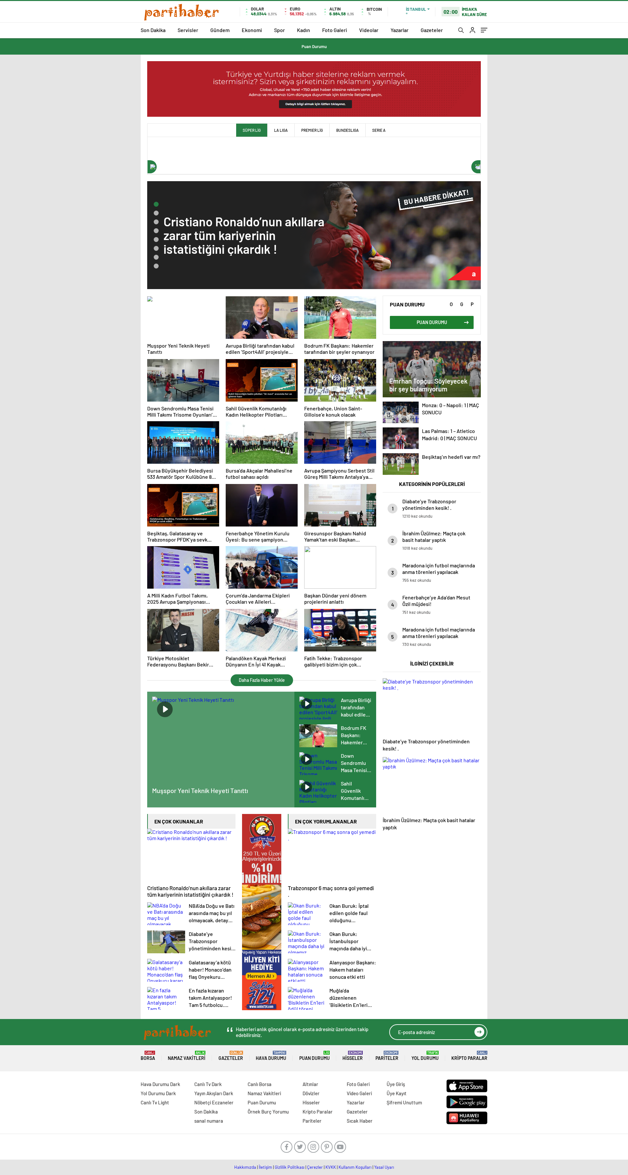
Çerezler (315, 1167)
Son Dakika (153, 30)
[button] (156, 204)
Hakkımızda (245, 1167)
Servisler (188, 30)
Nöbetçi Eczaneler (214, 1102)
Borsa (148, 1056)
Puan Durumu (314, 46)
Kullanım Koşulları (355, 1167)
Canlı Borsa (259, 1084)
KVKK (330, 1167)
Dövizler (311, 1093)
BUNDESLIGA (347, 130)
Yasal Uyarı (384, 1167)
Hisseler (352, 1056)
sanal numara (208, 1121)
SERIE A (379, 130)
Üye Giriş (396, 1084)
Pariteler (386, 1056)
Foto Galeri (334, 30)
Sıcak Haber (360, 1121)
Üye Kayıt (397, 1093)
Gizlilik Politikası (290, 1167)
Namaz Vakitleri (186, 1056)
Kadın (303, 30)
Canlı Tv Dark (208, 1084)
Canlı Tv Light (155, 1102)
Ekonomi (252, 30)
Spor (279, 30)
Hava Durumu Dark (160, 1084)
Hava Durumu (271, 1056)
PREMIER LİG (312, 130)
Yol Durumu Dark (158, 1093)
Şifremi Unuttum (404, 1102)
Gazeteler (432, 30)
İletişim (265, 1167)
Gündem (220, 30)
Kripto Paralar (469, 1056)
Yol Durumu (425, 1056)
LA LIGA (281, 130)
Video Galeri (359, 1093)
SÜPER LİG (252, 130)
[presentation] (152, 166)
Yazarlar (400, 30)
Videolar (368, 30)
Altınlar (310, 1084)
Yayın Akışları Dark (213, 1093)
